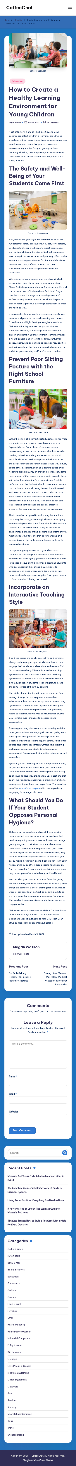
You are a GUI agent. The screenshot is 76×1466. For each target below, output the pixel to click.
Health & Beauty (16, 1324)
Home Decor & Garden (19, 1331)
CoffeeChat (19, 7)
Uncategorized (16, 1434)
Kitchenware (14, 1352)
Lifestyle (12, 1358)
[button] (21, 953)
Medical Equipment (18, 1372)
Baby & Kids (14, 1262)
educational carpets (29, 788)
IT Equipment (15, 1345)
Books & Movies (16, 1269)
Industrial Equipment (19, 1338)
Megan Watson (26, 947)
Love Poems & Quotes (19, 1365)
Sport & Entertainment (20, 1413)
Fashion (12, 1290)
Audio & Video (15, 1248)
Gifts (10, 1317)
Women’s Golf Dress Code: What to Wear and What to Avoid (36, 1178)
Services (12, 1400)
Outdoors (13, 1386)
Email (13, 1093)
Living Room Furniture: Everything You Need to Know (36, 1200)
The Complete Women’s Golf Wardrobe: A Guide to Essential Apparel (35, 1190)
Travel (11, 1427)
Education (17, 81)
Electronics (14, 1283)
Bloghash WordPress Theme (38, 1460)
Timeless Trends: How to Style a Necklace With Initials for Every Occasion (37, 1222)
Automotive (14, 1255)
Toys (10, 1420)
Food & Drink (14, 1303)
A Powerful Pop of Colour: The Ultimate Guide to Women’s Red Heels (34, 1210)
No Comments (52, 122)
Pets (10, 1393)
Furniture (12, 1310)
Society (12, 1407)
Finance (12, 1297)
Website (13, 1111)
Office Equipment (17, 1379)
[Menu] (70, 8)
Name (13, 1076)
